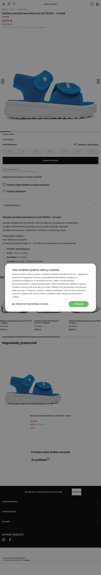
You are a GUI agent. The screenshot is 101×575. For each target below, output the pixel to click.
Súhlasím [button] (79, 304)
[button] (30, 304)
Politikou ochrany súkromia (24, 287)
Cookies (47, 287)
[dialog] (50, 287)
